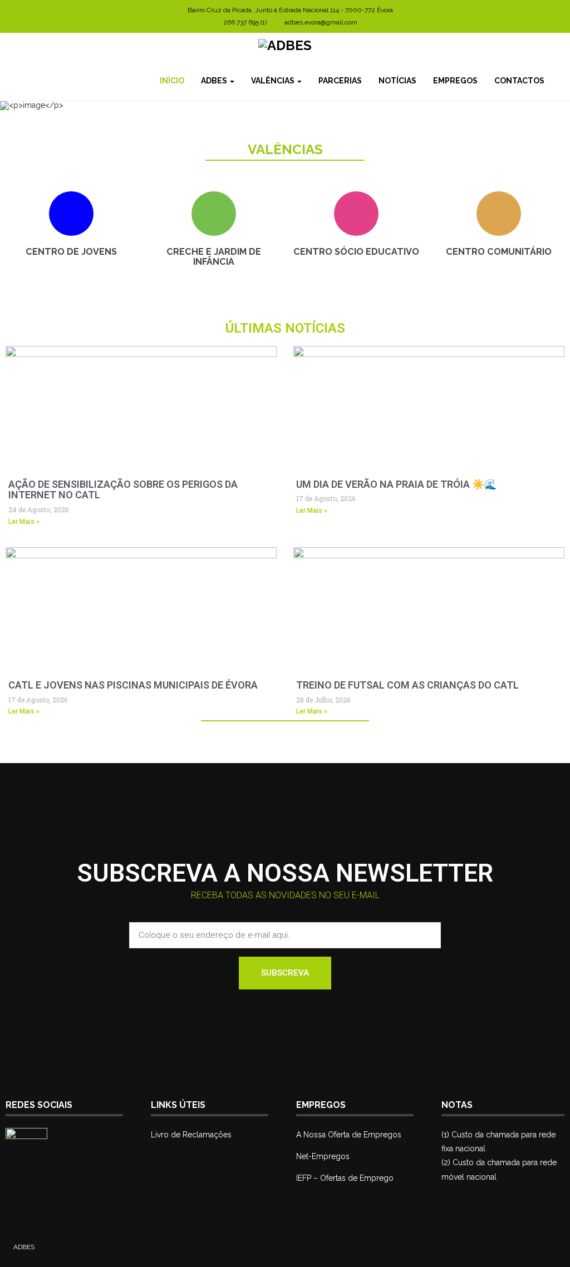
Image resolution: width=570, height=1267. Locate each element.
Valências (273, 80)
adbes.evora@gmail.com (320, 22)
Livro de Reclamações (191, 1134)
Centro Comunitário (499, 251)
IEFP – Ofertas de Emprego (345, 1178)
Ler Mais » (24, 522)
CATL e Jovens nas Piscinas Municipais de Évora (133, 685)
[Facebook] (561, 81)
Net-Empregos (323, 1156)
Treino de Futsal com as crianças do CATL (407, 685)
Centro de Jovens (71, 251)
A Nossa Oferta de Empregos (348, 1134)
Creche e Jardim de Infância (213, 256)
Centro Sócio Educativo (356, 251)
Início (172, 80)
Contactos (519, 80)
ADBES (215, 80)
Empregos (455, 80)
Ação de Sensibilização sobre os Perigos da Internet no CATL (123, 489)
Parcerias (340, 80)
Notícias (397, 80)
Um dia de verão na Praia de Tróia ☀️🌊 (396, 484)
